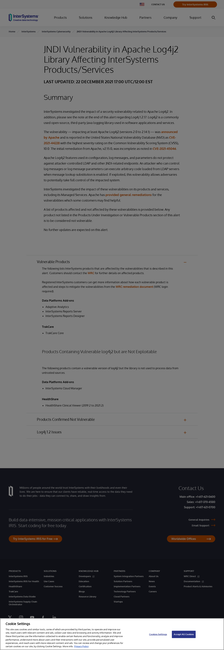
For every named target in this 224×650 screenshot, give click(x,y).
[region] (112, 634)
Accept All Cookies (184, 634)
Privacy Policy (81, 646)
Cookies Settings (158, 634)
